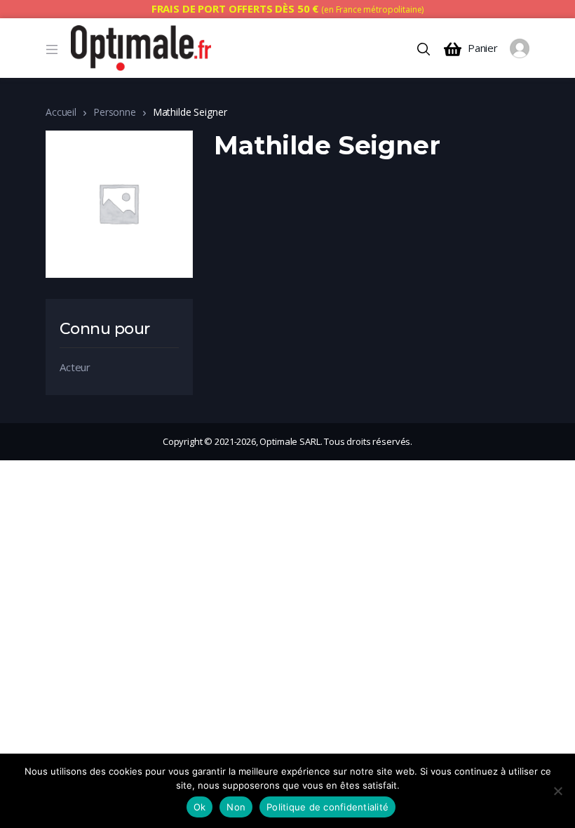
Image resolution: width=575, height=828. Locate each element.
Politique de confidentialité (327, 807)
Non (235, 807)
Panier (483, 48)
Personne (114, 112)
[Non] (557, 791)
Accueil (61, 112)
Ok (200, 807)
